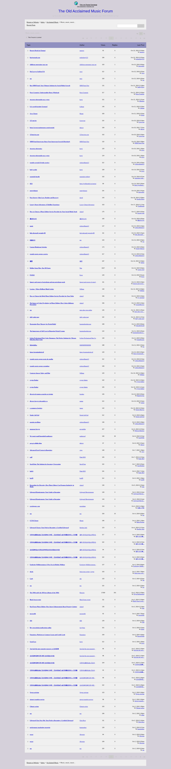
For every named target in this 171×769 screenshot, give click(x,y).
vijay (142, 451)
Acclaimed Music (52, 22)
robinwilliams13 (139, 164)
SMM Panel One (139, 143)
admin (142, 262)
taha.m (142, 129)
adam (142, 715)
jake (143, 486)
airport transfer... (139, 701)
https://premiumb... (138, 353)
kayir (142, 150)
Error (142, 276)
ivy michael (141, 297)
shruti (142, 115)
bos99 (142, 479)
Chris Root (141, 722)
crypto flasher (140, 381)
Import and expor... (138, 283)
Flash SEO (141, 458)
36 (91, 38)
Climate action (140, 708)
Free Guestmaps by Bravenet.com (85, 6)
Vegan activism (140, 694)
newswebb (141, 615)
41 (116, 38)
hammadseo (140, 729)
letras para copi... (139, 573)
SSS (143, 622)
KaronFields (140, 636)
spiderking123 (140, 59)
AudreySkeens (140, 248)
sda (143, 580)
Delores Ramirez (139, 430)
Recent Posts (31, 25)
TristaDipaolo (140, 339)
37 (96, 38)
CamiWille (141, 437)
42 (121, 38)
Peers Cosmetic (140, 94)
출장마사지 (140, 220)
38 (101, 38)
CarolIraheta (140, 465)
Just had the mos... (139, 650)
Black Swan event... (138, 601)
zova (143, 73)
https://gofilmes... (139, 185)
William (142, 290)
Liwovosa (141, 122)
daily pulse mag (139, 318)
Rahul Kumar (140, 522)
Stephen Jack (140, 529)
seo (143, 80)
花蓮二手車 (140, 508)
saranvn (142, 52)
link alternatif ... (139, 234)
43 (126, 38)
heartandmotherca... (138, 332)
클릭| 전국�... (140, 536)
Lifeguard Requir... (138, 493)
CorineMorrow (140, 304)
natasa (142, 402)
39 (106, 38)
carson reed (141, 269)
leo (143, 346)
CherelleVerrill (140, 325)
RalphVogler (140, 395)
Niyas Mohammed (139, 594)
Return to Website (33, 22)
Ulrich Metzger (140, 409)
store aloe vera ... (139, 311)
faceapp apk (140, 213)
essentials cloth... (139, 178)
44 (131, 38)
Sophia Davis (140, 199)
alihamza (141, 101)
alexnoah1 (141, 66)
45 (136, 38)
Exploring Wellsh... (138, 566)
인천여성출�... (139, 664)
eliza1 (142, 629)
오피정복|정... (140, 679)
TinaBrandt (141, 206)
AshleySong (140, 87)
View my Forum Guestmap (88, 5)
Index (43, 22)
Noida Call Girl (140, 416)
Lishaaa (142, 108)
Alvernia (141, 736)
